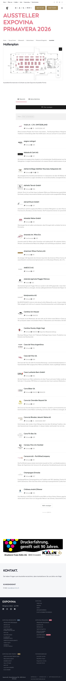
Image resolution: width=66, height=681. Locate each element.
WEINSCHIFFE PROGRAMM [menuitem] (10, 622)
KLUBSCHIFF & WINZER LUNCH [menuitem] (8, 637)
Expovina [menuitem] (38, 601)
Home (4, 40)
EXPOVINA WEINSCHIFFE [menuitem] (11, 620)
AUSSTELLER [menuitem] (7, 627)
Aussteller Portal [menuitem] (41, 663)
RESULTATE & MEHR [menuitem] (9, 658)
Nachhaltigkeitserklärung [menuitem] (38, 679)
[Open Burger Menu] (62, 8)
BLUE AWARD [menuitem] (7, 669)
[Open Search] (23, 8)
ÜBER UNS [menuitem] (39, 603)
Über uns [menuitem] (10, 2)
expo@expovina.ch (13, 588)
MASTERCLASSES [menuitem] (8, 634)
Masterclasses (30, 40)
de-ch (28, 8)
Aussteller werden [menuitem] (41, 656)
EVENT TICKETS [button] (52, 8)
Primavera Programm (41, 40)
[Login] (19, 8)
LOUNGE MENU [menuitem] (41, 637)
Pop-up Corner (12, 40)
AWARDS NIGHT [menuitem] (8, 661)
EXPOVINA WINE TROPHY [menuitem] (11, 654)
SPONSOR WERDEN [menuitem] (41, 610)
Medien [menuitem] (16, 2)
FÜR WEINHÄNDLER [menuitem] (40, 654)
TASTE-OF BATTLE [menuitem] (41, 629)
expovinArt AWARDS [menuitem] (9, 667)
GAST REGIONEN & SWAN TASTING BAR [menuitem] (9, 630)
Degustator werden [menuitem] (41, 661)
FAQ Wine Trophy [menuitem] (41, 658)
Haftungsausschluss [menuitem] (54, 677)
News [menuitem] (4, 2)
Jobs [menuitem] (21, 2)
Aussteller (51, 40)
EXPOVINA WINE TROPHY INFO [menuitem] (11, 656)
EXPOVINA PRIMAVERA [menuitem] (43, 620)
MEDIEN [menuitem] (39, 605)
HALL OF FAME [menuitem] (7, 663)
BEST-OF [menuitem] (6, 665)
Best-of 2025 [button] (40, 8)
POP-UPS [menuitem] (6, 632)
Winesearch (21, 40)
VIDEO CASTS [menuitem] (7, 642)
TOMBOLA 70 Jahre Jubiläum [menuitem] (8, 645)
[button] (62, 678)
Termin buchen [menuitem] (35, 2)
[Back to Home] (7, 8)
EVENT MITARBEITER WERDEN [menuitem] (44, 612)
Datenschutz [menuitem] (42, 677)
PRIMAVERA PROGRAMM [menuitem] (43, 622)
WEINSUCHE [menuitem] (7, 625)
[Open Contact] (15, 8)
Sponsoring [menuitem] (26, 2)
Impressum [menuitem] (34, 677)
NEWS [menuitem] (38, 607)
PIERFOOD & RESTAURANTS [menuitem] (11, 640)
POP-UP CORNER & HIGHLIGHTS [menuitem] (41, 632)
